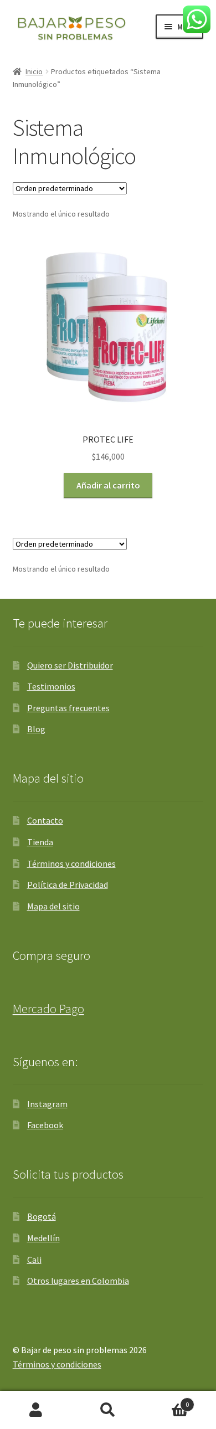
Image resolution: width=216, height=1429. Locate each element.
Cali (34, 1259)
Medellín (43, 1237)
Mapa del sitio (53, 906)
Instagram (47, 1103)
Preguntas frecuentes (68, 707)
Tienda (40, 841)
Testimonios (51, 686)
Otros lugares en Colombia (78, 1280)
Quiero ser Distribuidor (70, 665)
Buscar (108, 1410)
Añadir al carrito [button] (108, 485)
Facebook (45, 1124)
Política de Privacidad (67, 884)
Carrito (166, 1400)
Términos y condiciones (71, 863)
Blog (36, 728)
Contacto (45, 820)
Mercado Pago (48, 1008)
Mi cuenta (36, 1410)
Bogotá (41, 1216)
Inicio (34, 71)
